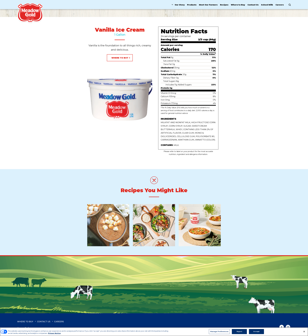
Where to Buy (238, 5)
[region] (154, 331)
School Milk (267, 5)
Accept (256, 331)
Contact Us (253, 5)
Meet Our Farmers (208, 5)
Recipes (224, 5)
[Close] (304, 331)
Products (191, 5)
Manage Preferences (219, 331)
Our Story (180, 5)
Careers (280, 5)
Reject (239, 331)
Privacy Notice (54, 333)
